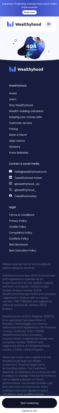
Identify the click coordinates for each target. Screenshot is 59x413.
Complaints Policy (20, 233)
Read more (29, 12)
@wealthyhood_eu (27, 184)
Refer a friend (18, 135)
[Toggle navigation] (48, 24)
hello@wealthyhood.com (31, 172)
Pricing (13, 129)
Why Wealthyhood (21, 105)
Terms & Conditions (21, 215)
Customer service (20, 123)
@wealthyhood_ (25, 190)
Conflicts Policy (19, 239)
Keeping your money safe (25, 117)
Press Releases (18, 153)
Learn (12, 99)
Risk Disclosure (18, 244)
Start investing (29, 403)
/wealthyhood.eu (25, 196)
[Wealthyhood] (24, 24)
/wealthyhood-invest (28, 178)
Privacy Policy (18, 221)
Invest (13, 93)
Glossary (14, 147)
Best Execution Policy (22, 250)
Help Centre (17, 141)
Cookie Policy (17, 227)
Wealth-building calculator (26, 111)
